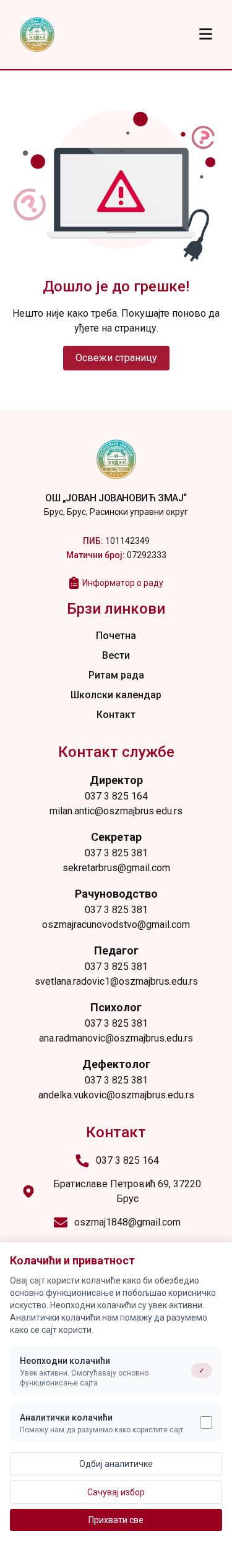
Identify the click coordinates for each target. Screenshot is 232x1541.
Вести (116, 655)
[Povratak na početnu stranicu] (37, 34)
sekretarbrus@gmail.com (116, 868)
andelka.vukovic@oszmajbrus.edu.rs (116, 1095)
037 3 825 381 (116, 853)
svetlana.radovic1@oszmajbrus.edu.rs (116, 981)
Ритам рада (116, 675)
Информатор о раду (122, 583)
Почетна (116, 635)
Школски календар (116, 695)
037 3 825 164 (116, 796)
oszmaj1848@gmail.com (127, 1222)
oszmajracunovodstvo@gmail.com (116, 924)
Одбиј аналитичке (116, 1464)
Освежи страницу (116, 358)
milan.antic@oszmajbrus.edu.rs (116, 811)
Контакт (116, 714)
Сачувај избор (116, 1492)
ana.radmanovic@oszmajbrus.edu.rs (116, 1038)
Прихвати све (116, 1520)
